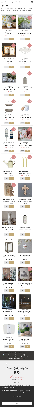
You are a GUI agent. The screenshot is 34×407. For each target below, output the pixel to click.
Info (6, 39)
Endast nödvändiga (17, 400)
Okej (17, 403)
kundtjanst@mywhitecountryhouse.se (20, 352)
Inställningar (17, 396)
